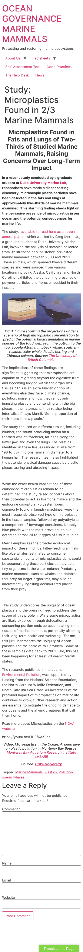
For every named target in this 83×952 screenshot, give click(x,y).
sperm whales (13, 777)
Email (6, 880)
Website (8, 897)
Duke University (48, 764)
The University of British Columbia (52, 357)
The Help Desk (17, 75)
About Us (12, 58)
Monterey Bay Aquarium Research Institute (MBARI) (41, 754)
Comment (11, 809)
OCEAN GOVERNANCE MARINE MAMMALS (32, 23)
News (39, 75)
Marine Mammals (29, 772)
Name (6, 863)
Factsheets (41, 58)
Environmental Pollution (21, 674)
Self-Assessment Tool (22, 67)
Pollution (66, 772)
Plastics (50, 772)
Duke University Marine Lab (43, 183)
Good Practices (59, 67)
